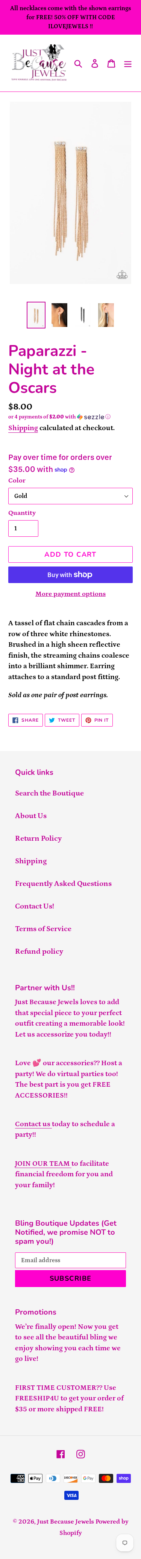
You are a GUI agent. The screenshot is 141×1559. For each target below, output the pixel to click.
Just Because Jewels (65, 1521)
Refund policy (39, 951)
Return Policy (38, 838)
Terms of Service (43, 929)
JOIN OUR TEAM (43, 1164)
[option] (36, 315)
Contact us (33, 1124)
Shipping (23, 428)
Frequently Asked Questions (63, 884)
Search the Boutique (49, 793)
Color (17, 480)
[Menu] (128, 62)
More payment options (70, 594)
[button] (70, 417)
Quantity (22, 513)
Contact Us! (34, 906)
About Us (31, 816)
